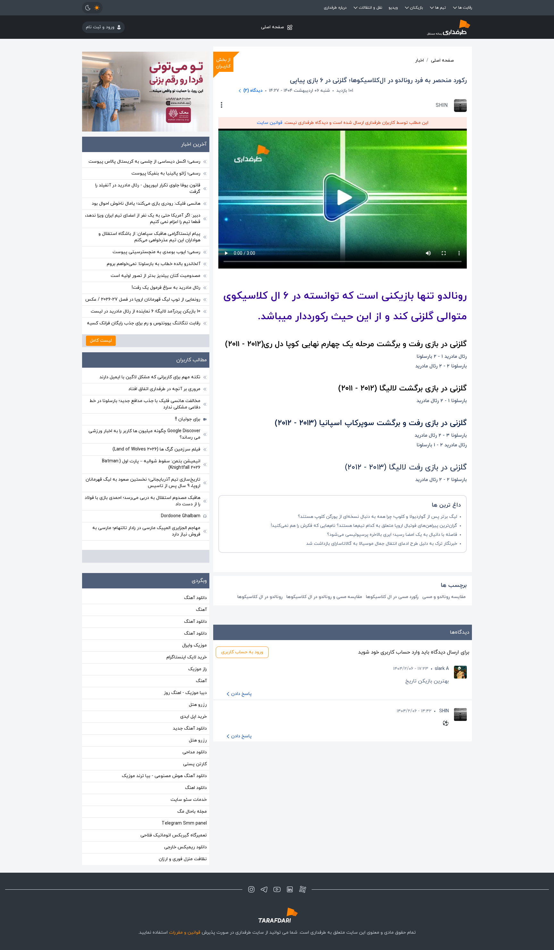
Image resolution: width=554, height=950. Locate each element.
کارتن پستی (195, 764)
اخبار (419, 60)
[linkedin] (290, 889)
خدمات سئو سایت (189, 800)
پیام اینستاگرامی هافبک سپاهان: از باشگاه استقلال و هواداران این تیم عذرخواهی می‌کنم (149, 237)
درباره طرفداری (335, 7)
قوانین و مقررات (184, 932)
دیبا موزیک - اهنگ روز (185, 693)
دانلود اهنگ (196, 788)
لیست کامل (101, 341)
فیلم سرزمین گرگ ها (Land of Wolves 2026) (156, 449)
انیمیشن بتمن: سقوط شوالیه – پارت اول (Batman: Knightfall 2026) (151, 464)
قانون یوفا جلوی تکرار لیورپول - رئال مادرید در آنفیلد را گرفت (147, 188)
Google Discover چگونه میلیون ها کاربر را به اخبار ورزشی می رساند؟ (144, 434)
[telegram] (264, 889)
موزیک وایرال (194, 645)
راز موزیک (197, 669)
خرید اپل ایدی (193, 717)
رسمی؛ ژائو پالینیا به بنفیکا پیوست (165, 173)
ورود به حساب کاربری (242, 652)
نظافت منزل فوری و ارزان (183, 859)
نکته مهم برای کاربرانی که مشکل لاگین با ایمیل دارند (149, 377)
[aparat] (302, 889)
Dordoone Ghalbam (180, 516)
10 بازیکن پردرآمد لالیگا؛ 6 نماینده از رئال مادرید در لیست (145, 311)
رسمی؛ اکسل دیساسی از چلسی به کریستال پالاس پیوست (144, 161)
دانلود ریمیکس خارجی (185, 847)
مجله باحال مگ (192, 812)
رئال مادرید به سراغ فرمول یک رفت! (166, 288)
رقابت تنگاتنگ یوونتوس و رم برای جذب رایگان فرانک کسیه (143, 323)
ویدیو (393, 7)
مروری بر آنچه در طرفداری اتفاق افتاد (164, 389)
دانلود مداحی (194, 752)
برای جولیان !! (187, 419)
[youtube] (277, 889)
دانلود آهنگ (195, 598)
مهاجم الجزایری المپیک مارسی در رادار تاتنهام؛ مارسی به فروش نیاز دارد (146, 531)
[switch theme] (92, 7)
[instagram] (251, 889)
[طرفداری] (407, 27)
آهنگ (201, 610)
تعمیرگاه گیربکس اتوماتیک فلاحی (173, 835)
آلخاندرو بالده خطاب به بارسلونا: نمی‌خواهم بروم (153, 264)
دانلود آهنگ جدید (190, 728)
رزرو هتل (198, 705)
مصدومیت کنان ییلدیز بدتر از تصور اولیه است (155, 276)
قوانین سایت (269, 123)
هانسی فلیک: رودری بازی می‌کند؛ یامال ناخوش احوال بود (146, 204)
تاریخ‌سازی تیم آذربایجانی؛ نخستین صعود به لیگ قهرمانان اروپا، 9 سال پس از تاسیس (143, 482)
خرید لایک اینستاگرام (186, 657)
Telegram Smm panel (184, 823)
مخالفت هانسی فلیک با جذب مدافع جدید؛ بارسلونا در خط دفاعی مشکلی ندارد (144, 404)
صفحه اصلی (272, 27)
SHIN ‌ (443, 711)
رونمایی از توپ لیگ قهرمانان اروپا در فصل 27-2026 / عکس (142, 299)
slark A (442, 669)
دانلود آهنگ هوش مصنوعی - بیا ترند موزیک (164, 776)
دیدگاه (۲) (253, 91)
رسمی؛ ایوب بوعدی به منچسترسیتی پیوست (156, 252)
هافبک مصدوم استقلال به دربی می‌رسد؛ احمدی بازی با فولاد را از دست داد (142, 501)
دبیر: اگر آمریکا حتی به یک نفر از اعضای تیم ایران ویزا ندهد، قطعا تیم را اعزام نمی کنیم (142, 218)
